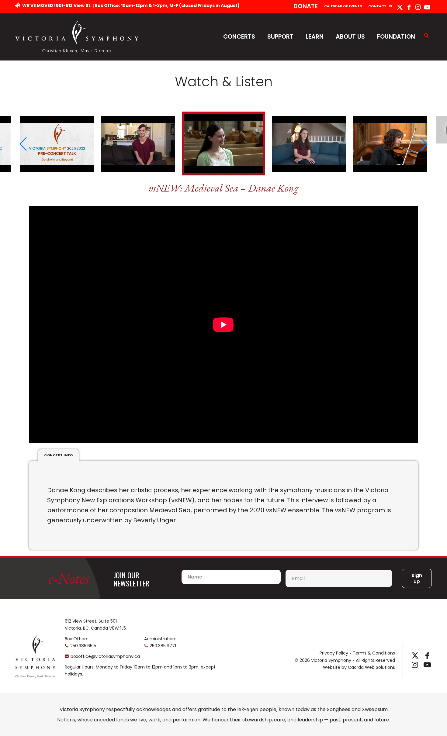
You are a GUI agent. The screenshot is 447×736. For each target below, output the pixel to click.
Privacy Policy (334, 653)
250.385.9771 (163, 646)
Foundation (396, 37)
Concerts (239, 37)
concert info (58, 455)
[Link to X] (399, 7)
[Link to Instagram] (418, 7)
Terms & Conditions (374, 653)
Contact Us (380, 6)
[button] (23, 144)
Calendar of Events (343, 6)
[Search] (426, 36)
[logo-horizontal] (77, 36)
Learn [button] (315, 37)
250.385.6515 (83, 646)
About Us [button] (350, 37)
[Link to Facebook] (408, 7)
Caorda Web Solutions (371, 667)
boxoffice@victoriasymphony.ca (105, 656)
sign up (417, 578)
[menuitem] (305, 7)
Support (280, 37)
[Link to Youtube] (427, 7)
